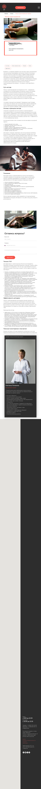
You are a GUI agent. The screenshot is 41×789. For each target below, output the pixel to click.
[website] (29, 752)
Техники (30, 65)
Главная (6, 13)
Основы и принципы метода (16, 65)
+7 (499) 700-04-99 (32, 725)
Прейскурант (25, 743)
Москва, (24, 733)
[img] (4, 8)
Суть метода (7, 65)
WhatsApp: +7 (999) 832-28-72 (30, 726)
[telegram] (23, 752)
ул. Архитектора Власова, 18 (32, 733)
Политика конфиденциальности (29, 740)
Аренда (24, 739)
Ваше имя (6, 236)
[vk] (27, 752)
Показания (24, 65)
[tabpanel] (20, 377)
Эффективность (7, 68)
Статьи (11, 13)
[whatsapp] (25, 752)
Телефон (6, 243)
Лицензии (25, 741)
